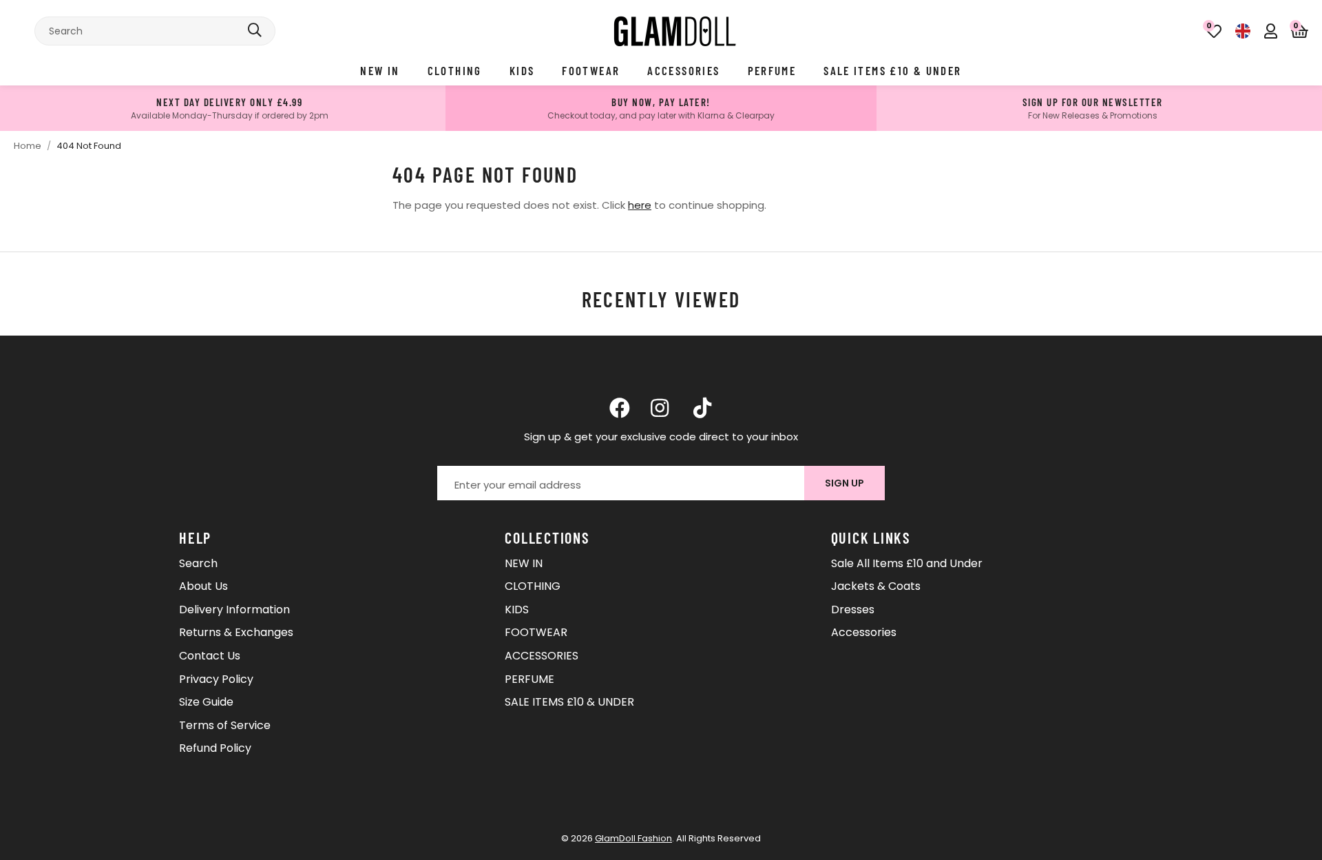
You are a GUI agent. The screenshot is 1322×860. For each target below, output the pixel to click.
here (639, 205)
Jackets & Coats (876, 586)
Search (198, 563)
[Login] (1270, 31)
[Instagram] (661, 408)
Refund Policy (215, 748)
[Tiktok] (702, 408)
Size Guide (206, 702)
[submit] (254, 31)
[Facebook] (619, 408)
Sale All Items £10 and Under (907, 563)
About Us (203, 586)
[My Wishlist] (1213, 31)
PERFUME (772, 70)
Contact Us (209, 656)
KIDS (522, 70)
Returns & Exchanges (236, 632)
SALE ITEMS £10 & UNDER (892, 70)
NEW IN (379, 70)
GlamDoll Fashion (675, 31)
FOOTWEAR (591, 70)
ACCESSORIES (683, 70)
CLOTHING (455, 70)
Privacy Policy (216, 679)
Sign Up (844, 483)
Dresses (852, 609)
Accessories (863, 632)
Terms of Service (225, 725)
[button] (1299, 31)
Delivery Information (234, 609)
